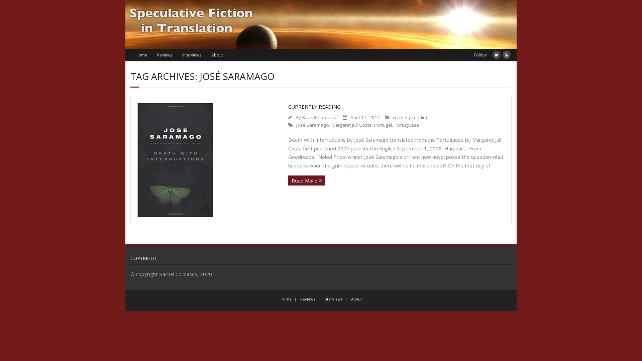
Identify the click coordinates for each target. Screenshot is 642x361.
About (217, 55)
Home (141, 55)
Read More (304, 180)
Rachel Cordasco (320, 117)
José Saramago (312, 125)
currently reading (410, 117)
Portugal (383, 125)
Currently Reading (314, 106)
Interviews (191, 55)
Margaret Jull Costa (351, 125)
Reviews (164, 55)
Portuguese (407, 125)
